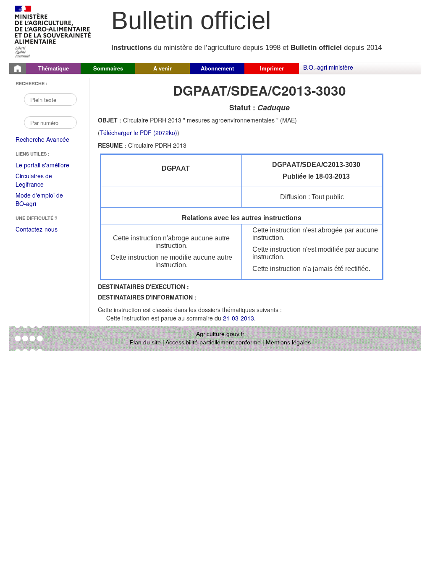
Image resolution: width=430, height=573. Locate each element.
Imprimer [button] (272, 68)
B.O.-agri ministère (328, 67)
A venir (162, 68)
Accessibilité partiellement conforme (213, 342)
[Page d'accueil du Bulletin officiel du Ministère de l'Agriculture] (17, 68)
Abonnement (217, 68)
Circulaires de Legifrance (41, 181)
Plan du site (145, 342)
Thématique (53, 68)
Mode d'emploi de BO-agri (39, 200)
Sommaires (108, 68)
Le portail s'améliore (48, 165)
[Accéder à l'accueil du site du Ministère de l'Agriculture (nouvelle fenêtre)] (53, 30)
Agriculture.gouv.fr (220, 334)
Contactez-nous (37, 229)
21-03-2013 (238, 318)
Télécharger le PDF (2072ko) (138, 132)
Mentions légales (288, 342)
